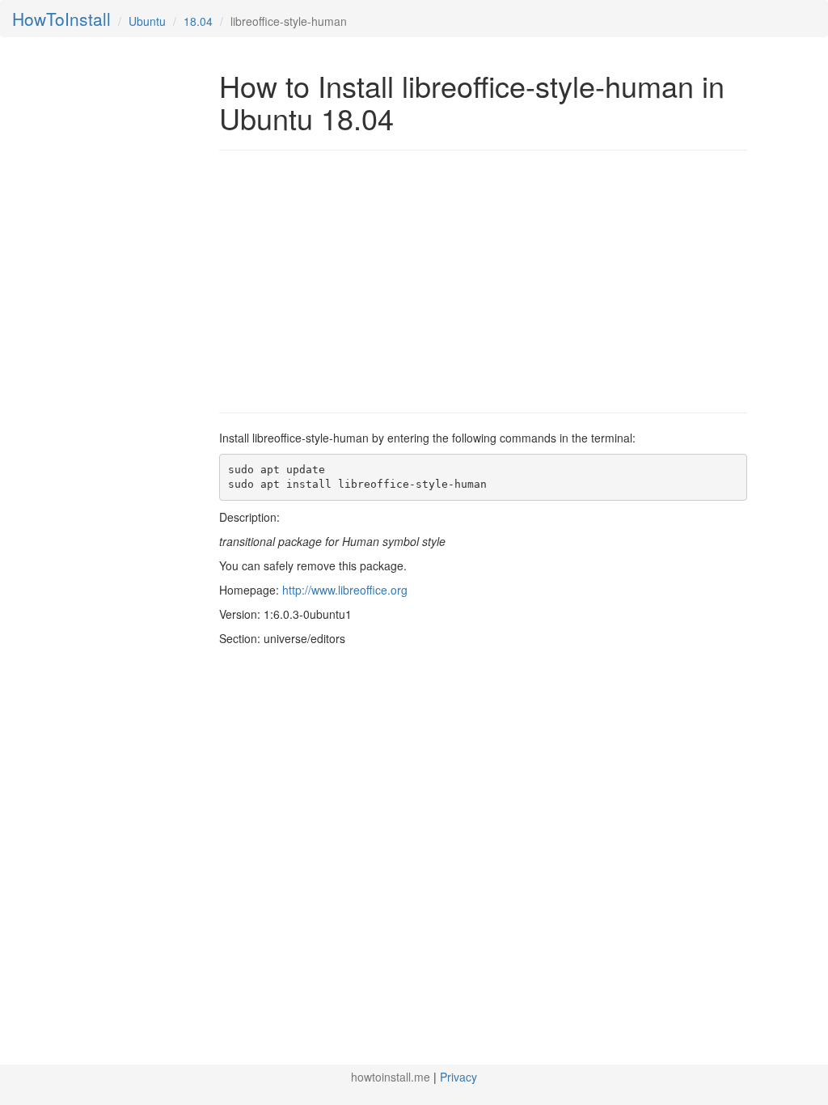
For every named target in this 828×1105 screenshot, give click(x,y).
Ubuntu (147, 21)
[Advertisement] (355, 280)
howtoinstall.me (390, 1077)
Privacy (458, 1077)
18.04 (198, 21)
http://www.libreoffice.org (345, 590)
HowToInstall (61, 18)
